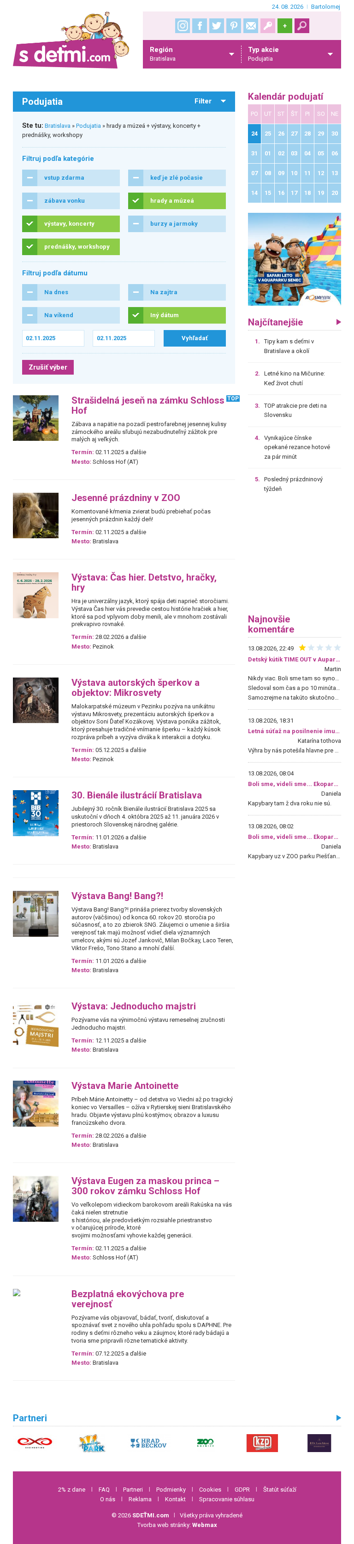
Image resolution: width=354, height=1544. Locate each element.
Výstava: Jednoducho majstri (133, 1006)
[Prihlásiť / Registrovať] (267, 25)
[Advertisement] (294, 557)
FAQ (104, 1489)
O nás (107, 1499)
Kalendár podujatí (285, 96)
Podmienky (171, 1489)
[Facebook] (199, 25)
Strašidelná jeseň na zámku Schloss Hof (147, 405)
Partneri (133, 1489)
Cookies (210, 1489)
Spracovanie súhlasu (226, 1499)
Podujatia (88, 125)
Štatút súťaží (279, 1489)
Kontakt (175, 1499)
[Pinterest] (233, 25)
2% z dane (71, 1489)
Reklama (140, 1499)
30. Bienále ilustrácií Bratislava (136, 795)
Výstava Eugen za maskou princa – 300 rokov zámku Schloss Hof (145, 1186)
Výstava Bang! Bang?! (117, 896)
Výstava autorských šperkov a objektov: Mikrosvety (135, 688)
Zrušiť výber (48, 367)
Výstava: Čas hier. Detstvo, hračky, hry (144, 582)
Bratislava (58, 125)
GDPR (242, 1489)
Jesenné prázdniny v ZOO (125, 498)
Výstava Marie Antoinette (124, 1086)
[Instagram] (182, 25)
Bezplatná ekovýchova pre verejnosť (127, 1299)
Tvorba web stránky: (177, 1524)
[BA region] (294, 259)
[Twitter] (216, 25)
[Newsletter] (250, 25)
